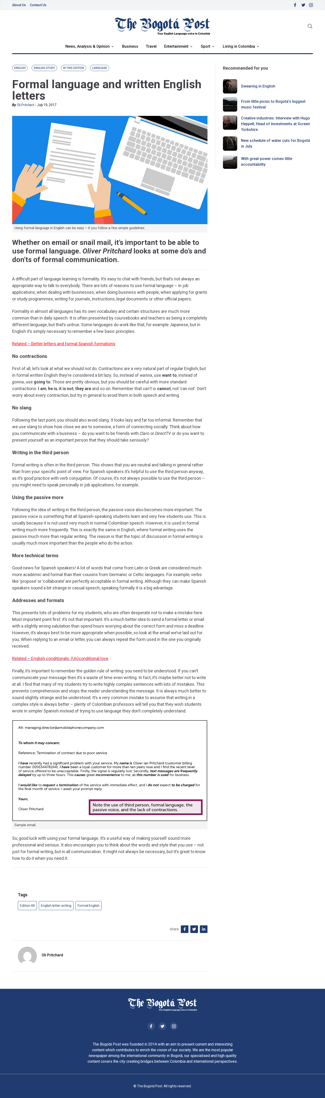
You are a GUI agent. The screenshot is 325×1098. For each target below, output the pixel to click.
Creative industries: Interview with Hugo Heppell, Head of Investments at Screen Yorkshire (275, 124)
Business (130, 46)
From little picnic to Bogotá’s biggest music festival (273, 104)
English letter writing (56, 905)
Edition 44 (27, 905)
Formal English (88, 905)
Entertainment (176, 46)
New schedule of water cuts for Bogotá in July (275, 143)
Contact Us (38, 5)
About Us (19, 5)
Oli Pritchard (25, 105)
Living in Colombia (239, 46)
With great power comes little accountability (266, 161)
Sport (205, 46)
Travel (151, 46)
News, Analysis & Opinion (87, 46)
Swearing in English (258, 86)
